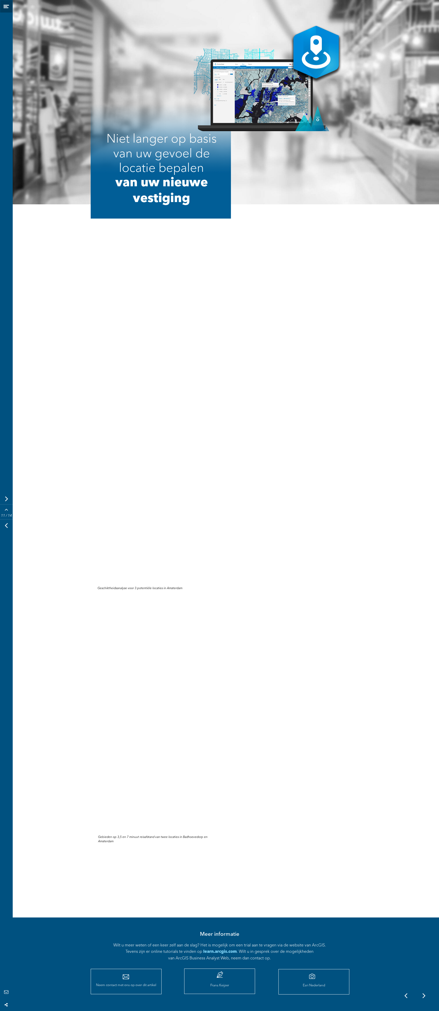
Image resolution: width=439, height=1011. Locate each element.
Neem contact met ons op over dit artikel (126, 985)
